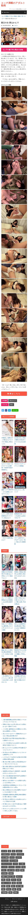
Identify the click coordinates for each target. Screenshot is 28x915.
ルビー (16, 25)
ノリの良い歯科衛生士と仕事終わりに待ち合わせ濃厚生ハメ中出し (14, 730)
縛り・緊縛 (19, 886)
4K (9, 851)
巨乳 (3, 879)
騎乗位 (16, 892)
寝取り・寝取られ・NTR (8, 876)
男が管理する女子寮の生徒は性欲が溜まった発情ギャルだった (14, 739)
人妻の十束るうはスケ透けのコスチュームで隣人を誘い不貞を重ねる (20, 601)
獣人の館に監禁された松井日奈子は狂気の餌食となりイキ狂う (14, 767)
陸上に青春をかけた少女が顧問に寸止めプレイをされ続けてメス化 (14, 791)
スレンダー (5, 860)
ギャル (12, 857)
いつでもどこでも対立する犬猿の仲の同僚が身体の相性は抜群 (14, 758)
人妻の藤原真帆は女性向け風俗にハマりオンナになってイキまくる (14, 720)
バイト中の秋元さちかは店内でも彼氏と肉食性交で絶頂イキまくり (14, 744)
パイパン (11, 867)
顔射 (10, 892)
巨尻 (8, 879)
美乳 (3, 889)
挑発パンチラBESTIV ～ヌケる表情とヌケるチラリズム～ (8, 491)
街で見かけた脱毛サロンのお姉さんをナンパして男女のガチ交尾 (14, 800)
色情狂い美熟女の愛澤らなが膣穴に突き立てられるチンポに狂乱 (20, 575)
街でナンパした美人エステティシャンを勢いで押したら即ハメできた (14, 809)
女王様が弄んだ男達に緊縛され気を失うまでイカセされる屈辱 (20, 441)
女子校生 (4, 873)
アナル (13, 854)
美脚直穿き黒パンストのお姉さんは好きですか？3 (20, 516)
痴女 (8, 886)
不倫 (23, 867)
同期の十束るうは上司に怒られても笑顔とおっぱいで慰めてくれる (14, 725)
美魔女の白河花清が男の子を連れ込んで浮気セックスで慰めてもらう (7, 575)
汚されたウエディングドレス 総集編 (20, 465)
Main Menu (6, 12)
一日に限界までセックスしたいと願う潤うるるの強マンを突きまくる (7, 679)
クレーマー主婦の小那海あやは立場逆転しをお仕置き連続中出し (7, 601)
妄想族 (11, 873)
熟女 (11, 404)
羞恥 (14, 889)
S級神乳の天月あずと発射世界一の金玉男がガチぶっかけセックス (14, 772)
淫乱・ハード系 (6, 883)
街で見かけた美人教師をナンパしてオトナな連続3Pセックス (14, 753)
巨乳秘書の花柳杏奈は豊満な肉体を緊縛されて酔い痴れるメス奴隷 (14, 795)
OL (13, 851)
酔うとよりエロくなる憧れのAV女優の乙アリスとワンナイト (15, 749)
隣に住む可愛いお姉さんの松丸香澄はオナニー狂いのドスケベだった (14, 763)
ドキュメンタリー (6, 863)
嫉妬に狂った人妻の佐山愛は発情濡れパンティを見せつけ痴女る (7, 653)
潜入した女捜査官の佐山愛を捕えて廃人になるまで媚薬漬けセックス (20, 627)
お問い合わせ (14, 901)
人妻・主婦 (11, 870)
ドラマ (15, 863)
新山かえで (13, 400)
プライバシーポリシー (17, 899)
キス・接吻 (5, 857)
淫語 (14, 883)
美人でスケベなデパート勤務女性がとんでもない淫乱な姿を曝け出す (14, 734)
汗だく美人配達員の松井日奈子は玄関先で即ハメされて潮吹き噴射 (14, 777)
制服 (22, 870)
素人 (13, 886)
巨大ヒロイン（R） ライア (19, 491)
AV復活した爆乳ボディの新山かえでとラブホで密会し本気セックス (7, 441)
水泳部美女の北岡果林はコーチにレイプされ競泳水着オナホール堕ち (14, 786)
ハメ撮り (22, 863)
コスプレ (18, 857)
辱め (19, 889)
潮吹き (19, 883)
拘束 (19, 879)
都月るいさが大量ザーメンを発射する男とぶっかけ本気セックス (14, 781)
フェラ (18, 867)
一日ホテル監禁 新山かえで (7, 539)
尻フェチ (19, 876)
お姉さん (19, 851)
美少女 (8, 889)
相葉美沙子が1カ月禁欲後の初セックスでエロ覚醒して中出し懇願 (20, 653)
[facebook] (6, 410)
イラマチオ (20, 854)
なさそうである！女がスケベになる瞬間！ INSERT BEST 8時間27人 (7, 466)
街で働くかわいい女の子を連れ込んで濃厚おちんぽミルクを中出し (14, 805)
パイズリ (4, 867)
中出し (4, 870)
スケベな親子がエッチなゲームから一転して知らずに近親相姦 (20, 541)
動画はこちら (14, 393)
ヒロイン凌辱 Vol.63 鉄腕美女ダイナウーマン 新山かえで (7, 516)
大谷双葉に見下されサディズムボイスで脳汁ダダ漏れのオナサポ (20, 679)
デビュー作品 (13, 860)
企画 (17, 870)
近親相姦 (4, 892)
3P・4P (4, 851)
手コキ (13, 879)
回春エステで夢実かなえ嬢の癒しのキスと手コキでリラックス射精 (7, 627)
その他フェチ (5, 854)
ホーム (7, 899)
